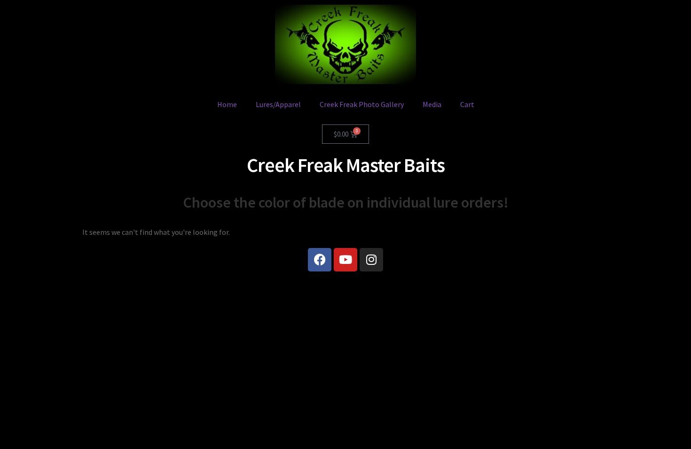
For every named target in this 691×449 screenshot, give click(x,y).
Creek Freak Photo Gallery (362, 104)
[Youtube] (345, 259)
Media (432, 104)
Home (227, 104)
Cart (467, 104)
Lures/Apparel (278, 104)
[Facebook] (319, 259)
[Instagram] (371, 259)
